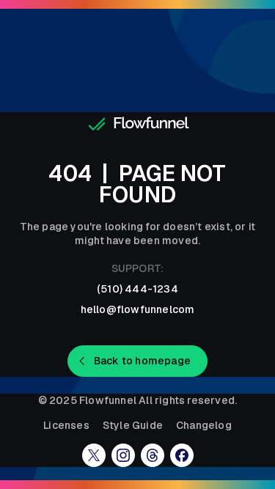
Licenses (66, 425)
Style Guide (133, 425)
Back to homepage (142, 360)
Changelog (204, 425)
